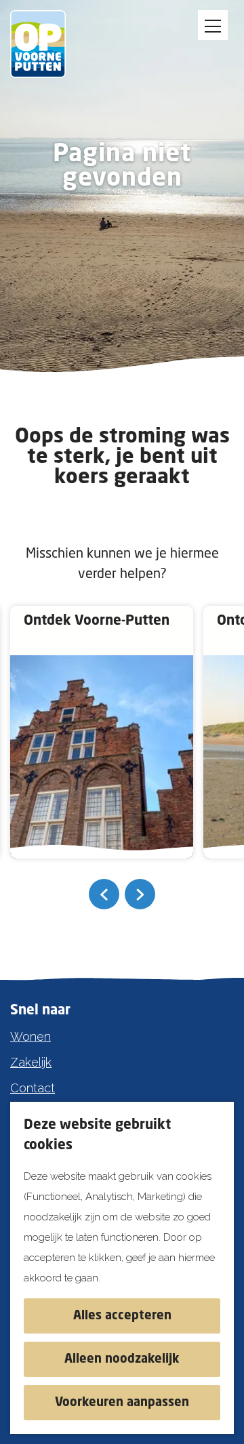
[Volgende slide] (140, 894)
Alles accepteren (122, 1316)
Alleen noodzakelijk (122, 1359)
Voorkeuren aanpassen (122, 1403)
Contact (32, 1088)
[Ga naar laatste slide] (104, 894)
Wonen (30, 1036)
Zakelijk (31, 1062)
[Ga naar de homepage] (47, 44)
